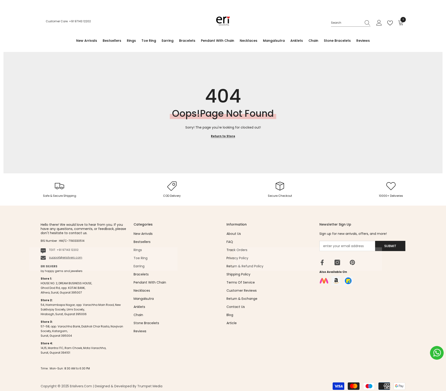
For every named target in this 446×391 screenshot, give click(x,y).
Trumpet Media (149, 386)
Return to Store (223, 136)
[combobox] (346, 22)
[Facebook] (322, 262)
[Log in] (379, 23)
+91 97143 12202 (68, 250)
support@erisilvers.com (65, 257)
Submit (390, 246)
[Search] (351, 22)
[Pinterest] (352, 262)
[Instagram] (337, 262)
